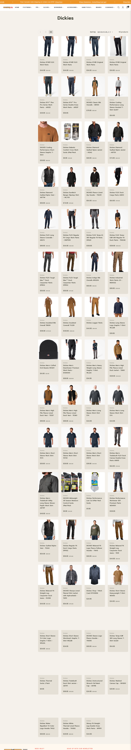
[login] (123, 7)
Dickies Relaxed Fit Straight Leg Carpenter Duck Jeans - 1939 (117, 549)
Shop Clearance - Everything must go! (78, 2)
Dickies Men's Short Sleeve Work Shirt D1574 (94, 455)
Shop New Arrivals (115, 2)
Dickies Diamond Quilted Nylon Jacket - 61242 (94, 149)
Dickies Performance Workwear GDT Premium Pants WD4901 (117, 502)
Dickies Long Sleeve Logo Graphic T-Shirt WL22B (117, 325)
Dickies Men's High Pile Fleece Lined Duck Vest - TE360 (70, 413)
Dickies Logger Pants (94, 323)
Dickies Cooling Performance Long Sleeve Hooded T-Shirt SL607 (117, 106)
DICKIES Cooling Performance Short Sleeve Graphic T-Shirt (47, 151)
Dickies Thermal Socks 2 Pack (46, 682)
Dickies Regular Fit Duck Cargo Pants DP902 (70, 548)
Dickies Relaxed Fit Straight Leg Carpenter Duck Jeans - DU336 (47, 594)
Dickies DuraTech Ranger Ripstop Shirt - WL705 (71, 195)
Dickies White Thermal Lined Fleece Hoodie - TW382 (71, 725)
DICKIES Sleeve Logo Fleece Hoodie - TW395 (94, 638)
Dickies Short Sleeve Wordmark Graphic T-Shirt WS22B (71, 638)
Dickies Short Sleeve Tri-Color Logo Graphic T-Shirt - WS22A (47, 639)
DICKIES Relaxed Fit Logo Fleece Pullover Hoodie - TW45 (94, 548)
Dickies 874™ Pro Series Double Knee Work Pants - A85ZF (70, 105)
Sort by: (93, 32)
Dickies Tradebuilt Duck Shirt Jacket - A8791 (70, 683)
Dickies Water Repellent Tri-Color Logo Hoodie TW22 (47, 725)
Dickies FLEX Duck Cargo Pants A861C (117, 193)
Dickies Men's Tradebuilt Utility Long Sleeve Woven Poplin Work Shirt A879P (47, 503)
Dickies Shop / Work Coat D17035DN (94, 592)
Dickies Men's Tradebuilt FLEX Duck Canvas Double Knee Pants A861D (118, 457)
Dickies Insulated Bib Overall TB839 (48, 324)
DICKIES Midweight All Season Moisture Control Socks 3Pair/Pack (70, 502)
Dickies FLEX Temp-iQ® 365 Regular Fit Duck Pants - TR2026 (117, 237)
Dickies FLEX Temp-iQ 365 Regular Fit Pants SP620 (95, 237)
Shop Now (44, 2)
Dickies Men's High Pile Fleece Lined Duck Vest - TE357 (47, 413)
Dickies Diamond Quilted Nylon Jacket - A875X (117, 149)
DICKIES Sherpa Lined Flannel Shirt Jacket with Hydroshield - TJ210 (71, 594)
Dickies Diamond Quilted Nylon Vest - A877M (47, 195)
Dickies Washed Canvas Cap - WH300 (118, 682)
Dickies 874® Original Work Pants (95, 63)
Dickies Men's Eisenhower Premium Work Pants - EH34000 (71, 369)
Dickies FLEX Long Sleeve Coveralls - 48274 (47, 237)
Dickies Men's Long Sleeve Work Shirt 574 (94, 413)
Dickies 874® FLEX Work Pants (47, 63)
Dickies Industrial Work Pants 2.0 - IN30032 (116, 280)
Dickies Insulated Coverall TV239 (69, 324)
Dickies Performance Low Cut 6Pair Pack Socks (94, 500)
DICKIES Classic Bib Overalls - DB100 (94, 103)
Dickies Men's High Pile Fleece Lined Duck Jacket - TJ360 (117, 367)
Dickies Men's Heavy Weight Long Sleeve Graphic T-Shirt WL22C (94, 369)
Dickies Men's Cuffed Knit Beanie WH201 (48, 366)
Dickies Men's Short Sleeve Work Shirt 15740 (70, 455)
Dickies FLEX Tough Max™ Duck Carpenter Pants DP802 (47, 281)
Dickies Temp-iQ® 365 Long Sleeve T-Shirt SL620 (117, 638)
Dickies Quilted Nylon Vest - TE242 (48, 547)
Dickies (42, 60)
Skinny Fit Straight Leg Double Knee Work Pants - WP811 (94, 725)
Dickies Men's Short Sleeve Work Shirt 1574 (47, 455)
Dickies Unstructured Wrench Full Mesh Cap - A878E (94, 683)
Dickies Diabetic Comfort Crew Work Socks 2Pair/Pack (70, 149)
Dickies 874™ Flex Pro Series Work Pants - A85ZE (47, 105)
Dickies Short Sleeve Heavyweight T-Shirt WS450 (117, 593)
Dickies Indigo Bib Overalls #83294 (93, 279)
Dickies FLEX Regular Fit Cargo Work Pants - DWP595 (71, 237)
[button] (118, 7)
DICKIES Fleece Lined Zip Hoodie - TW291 (94, 193)
